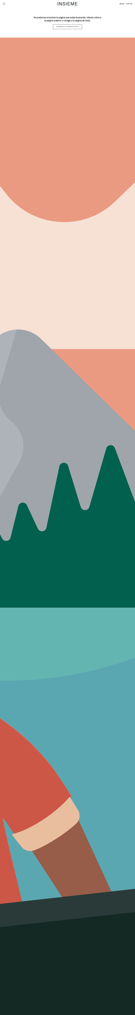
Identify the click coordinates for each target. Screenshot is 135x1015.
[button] (4, 4)
